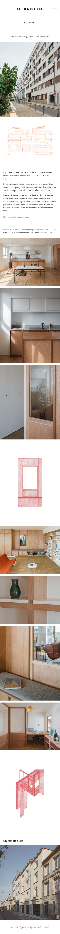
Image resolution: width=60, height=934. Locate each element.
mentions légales (18, 927)
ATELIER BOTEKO (30, 9)
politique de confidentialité (37, 927)
